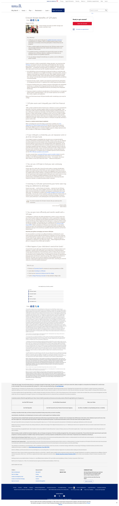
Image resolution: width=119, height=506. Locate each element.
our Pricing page (59, 386)
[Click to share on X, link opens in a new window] (36, 20)
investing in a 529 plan (40, 271)
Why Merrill (38, 472)
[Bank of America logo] (52, 1)
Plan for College (15, 474)
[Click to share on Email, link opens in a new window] (38, 20)
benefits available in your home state (55, 192)
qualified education (54, 40)
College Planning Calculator (39, 275)
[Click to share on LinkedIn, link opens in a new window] (34, 20)
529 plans (28, 64)
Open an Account (15, 481)
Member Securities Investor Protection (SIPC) (66, 454)
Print (92, 13)
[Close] (116, 502)
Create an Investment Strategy (18, 478)
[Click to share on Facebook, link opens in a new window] (31, 20)
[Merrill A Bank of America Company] (17, 5)
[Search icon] (106, 10)
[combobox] (99, 10)
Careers (37, 478)
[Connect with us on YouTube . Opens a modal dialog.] (64, 496)
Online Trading (39, 476)
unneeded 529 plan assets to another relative (49, 154)
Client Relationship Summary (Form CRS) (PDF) (39, 447)
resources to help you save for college (44, 273)
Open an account (88, 481)
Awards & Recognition (40, 481)
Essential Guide (38, 268)
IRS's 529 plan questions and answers (39, 151)
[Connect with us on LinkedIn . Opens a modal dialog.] (55, 496)
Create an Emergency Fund (17, 476)
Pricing (37, 474)
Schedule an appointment (82, 29)
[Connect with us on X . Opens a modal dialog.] (59, 496)
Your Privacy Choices (75, 489)
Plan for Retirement (16, 472)
